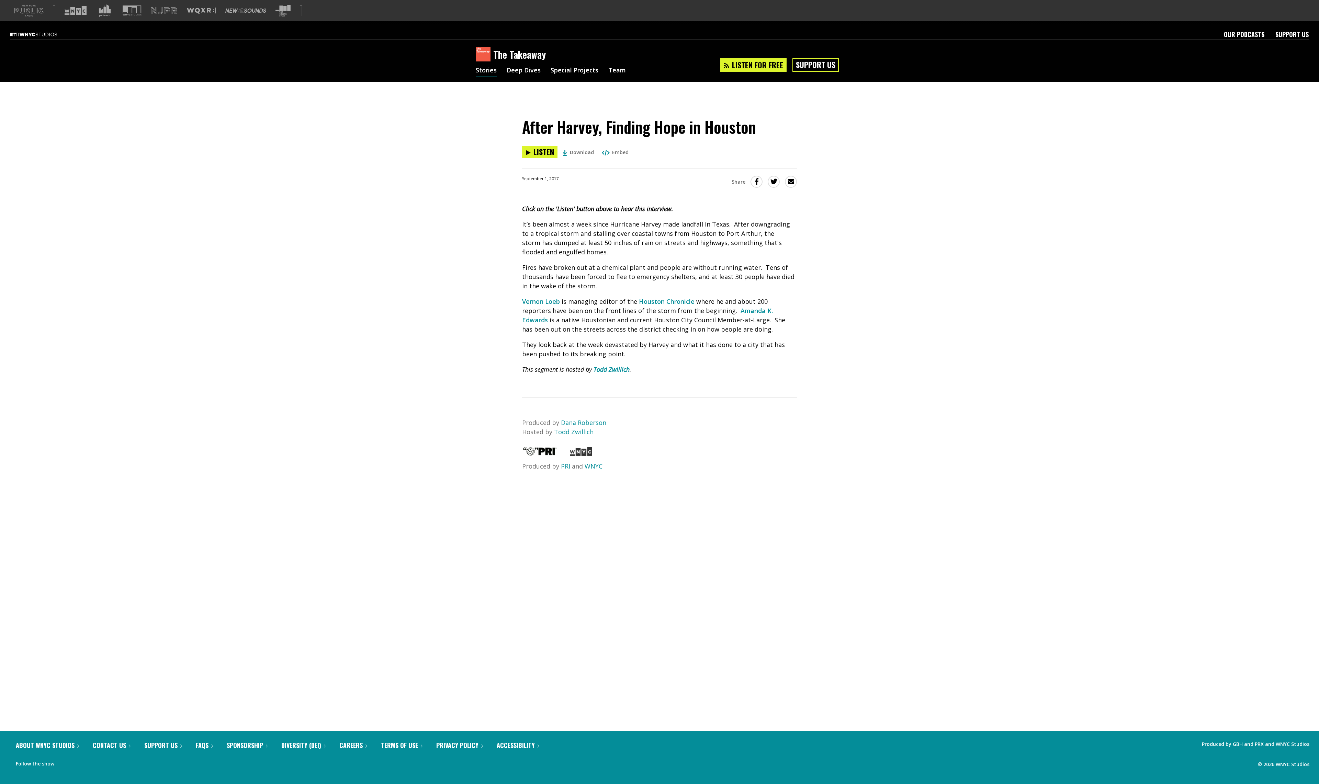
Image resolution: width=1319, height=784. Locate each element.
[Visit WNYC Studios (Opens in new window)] (132, 10)
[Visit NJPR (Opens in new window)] (164, 10)
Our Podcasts (1244, 34)
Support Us (1292, 34)
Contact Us (109, 745)
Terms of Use (399, 745)
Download (582, 152)
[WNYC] (581, 453)
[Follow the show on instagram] (91, 762)
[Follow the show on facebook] (64, 762)
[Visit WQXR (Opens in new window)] (201, 11)
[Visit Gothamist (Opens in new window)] (104, 10)
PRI (565, 466)
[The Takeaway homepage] (484, 54)
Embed (620, 152)
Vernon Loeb (541, 301)
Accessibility (516, 745)
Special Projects (574, 71)
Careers (351, 745)
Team (617, 71)
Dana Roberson (583, 422)
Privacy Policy (457, 745)
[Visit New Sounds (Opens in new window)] (245, 10)
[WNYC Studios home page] (42, 34)
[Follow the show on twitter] (78, 762)
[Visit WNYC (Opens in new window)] (76, 10)
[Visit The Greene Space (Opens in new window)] (283, 11)
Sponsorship (245, 745)
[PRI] (540, 453)
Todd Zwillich (612, 369)
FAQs (202, 745)
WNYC (593, 466)
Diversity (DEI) (301, 745)
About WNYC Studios (45, 745)
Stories (486, 71)
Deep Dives (524, 71)
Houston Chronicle (667, 301)
